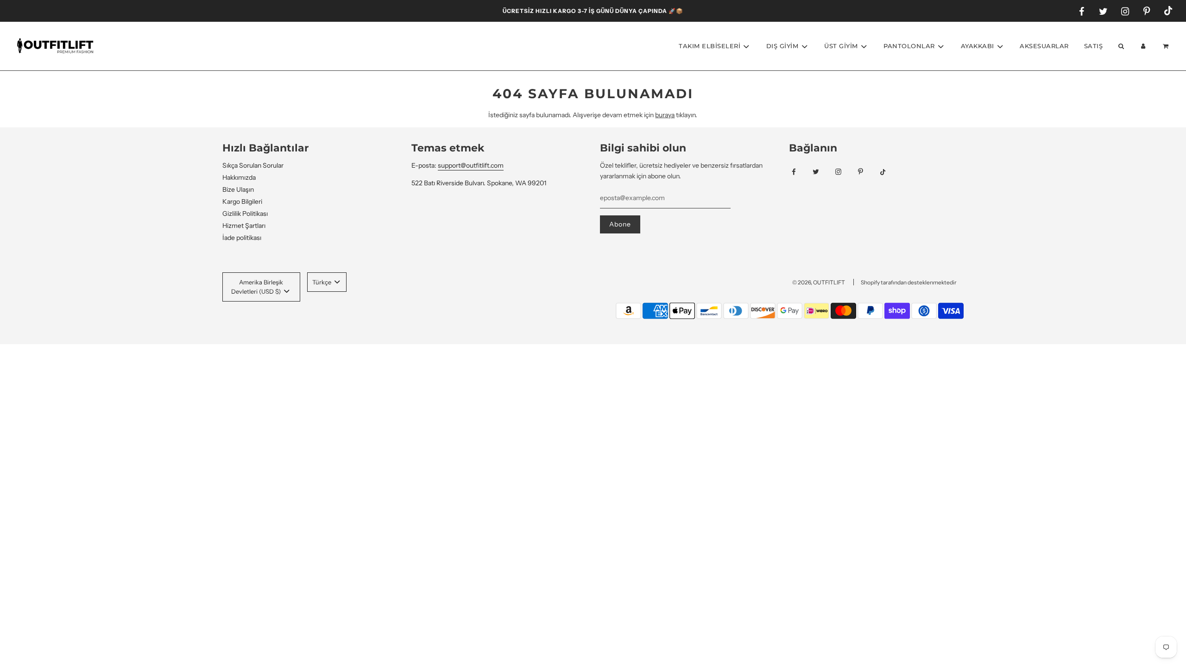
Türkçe (322, 282)
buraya (665, 115)
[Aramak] (1121, 46)
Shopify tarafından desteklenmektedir (909, 282)
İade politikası (241, 237)
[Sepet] (1166, 46)
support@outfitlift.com (471, 165)
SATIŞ (1093, 46)
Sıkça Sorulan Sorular (253, 165)
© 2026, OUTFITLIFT (818, 282)
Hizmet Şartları (243, 225)
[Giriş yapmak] (1143, 46)
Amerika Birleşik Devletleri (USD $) (257, 287)
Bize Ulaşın (238, 189)
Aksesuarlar (1044, 46)
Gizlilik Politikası (245, 213)
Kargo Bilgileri (242, 201)
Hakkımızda (239, 177)
